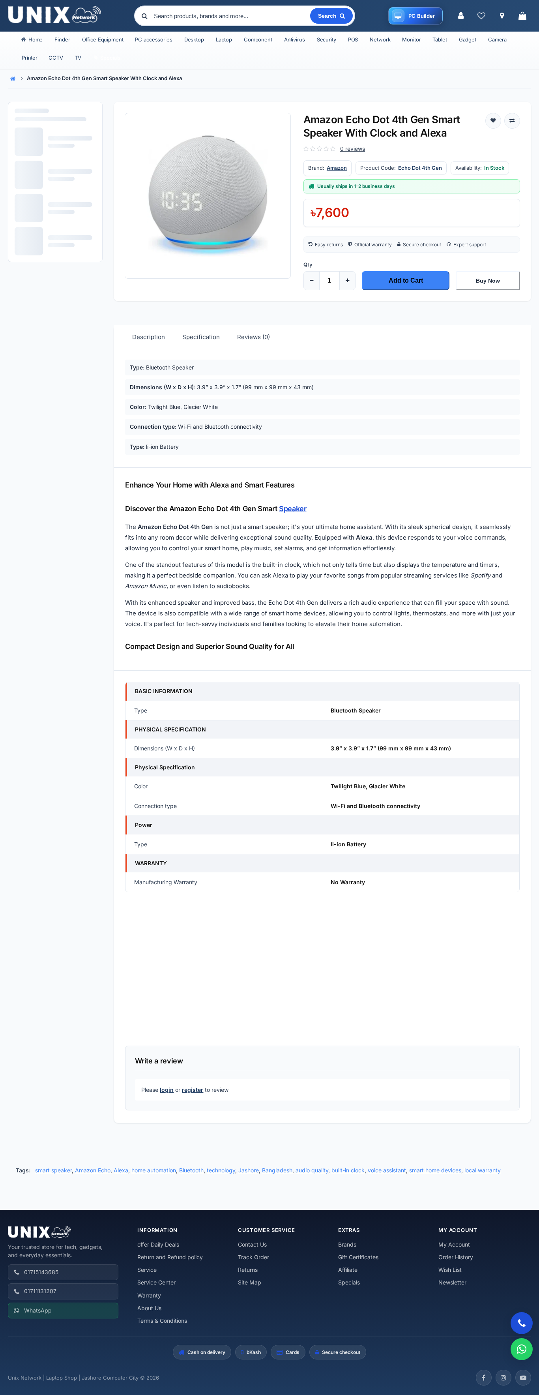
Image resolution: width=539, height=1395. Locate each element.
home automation (153, 1170)
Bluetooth (191, 1170)
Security (326, 39)
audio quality (312, 1170)
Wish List (450, 1269)
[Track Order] (502, 15)
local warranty (482, 1170)
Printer (29, 57)
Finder (62, 39)
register (192, 1089)
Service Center (156, 1282)
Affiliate (347, 1269)
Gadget (467, 39)
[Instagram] (503, 1378)
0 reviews (352, 148)
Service (147, 1269)
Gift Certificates (358, 1257)
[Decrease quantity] (312, 281)
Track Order (253, 1257)
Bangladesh (277, 1170)
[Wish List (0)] (481, 15)
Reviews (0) (253, 337)
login (167, 1089)
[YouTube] (523, 1378)
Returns (248, 1269)
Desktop (194, 39)
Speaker (292, 508)
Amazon (337, 168)
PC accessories (153, 39)
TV (78, 57)
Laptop (224, 39)
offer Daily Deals (158, 1244)
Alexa (121, 1170)
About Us (149, 1308)
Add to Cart (406, 280)
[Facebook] (484, 1378)
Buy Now (488, 281)
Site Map (249, 1282)
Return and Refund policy (170, 1257)
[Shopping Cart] (522, 15)
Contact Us (252, 1244)
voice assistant (387, 1170)
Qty (308, 264)
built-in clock (348, 1170)
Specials (349, 1282)
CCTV (56, 57)
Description (148, 337)
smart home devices (435, 1170)
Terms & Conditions (162, 1320)
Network (380, 39)
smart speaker (53, 1170)
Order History (455, 1257)
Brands (347, 1244)
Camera (497, 39)
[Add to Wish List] (493, 121)
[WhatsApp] (522, 1349)
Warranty (149, 1295)
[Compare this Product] (512, 121)
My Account (454, 1244)
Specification (201, 337)
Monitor (411, 39)
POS (353, 39)
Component (258, 39)
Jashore (248, 1170)
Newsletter (452, 1282)
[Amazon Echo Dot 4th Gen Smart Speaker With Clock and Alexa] (208, 196)
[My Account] (461, 15)
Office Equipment (103, 39)
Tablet (439, 39)
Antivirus (294, 39)
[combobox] (231, 15)
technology (221, 1170)
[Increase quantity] (347, 281)
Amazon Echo (92, 1170)
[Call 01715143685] (522, 1323)
